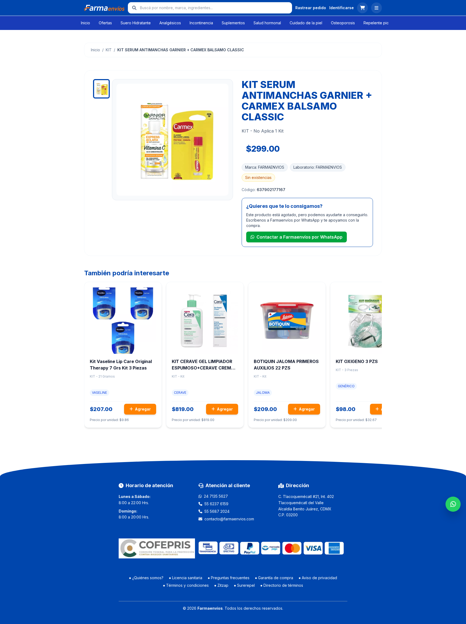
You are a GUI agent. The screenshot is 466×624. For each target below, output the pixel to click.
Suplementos (233, 23)
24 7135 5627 (216, 496)
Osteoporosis (343, 23)
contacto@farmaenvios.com (229, 519)
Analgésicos (170, 23)
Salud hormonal (267, 23)
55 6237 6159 (216, 503)
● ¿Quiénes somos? (146, 577)
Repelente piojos (379, 23)
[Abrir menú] (376, 7)
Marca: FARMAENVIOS (264, 167)
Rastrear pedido (310, 7)
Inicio (85, 23)
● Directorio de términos (281, 585)
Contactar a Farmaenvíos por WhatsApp (299, 237)
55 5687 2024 (216, 511)
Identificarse (341, 7)
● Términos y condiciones (186, 585)
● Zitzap (221, 585)
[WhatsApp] (453, 504)
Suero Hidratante (136, 23)
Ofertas (105, 23)
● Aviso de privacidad (318, 577)
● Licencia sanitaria (185, 577)
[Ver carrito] (362, 7)
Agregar (142, 409)
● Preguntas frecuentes (228, 577)
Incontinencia (201, 23)
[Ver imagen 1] (101, 89)
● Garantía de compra (274, 577)
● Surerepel (244, 585)
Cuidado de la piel (306, 23)
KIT (109, 50)
